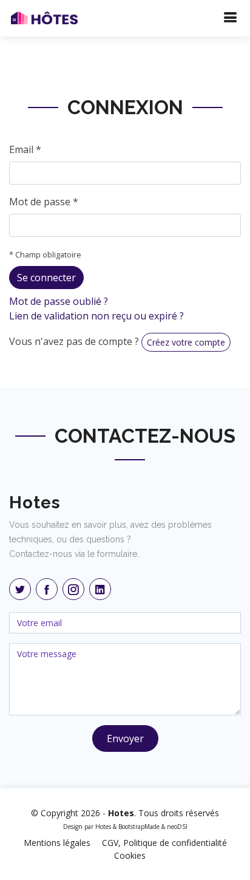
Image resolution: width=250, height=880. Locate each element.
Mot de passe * (43, 201)
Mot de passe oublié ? (58, 301)
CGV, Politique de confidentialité (164, 842)
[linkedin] (100, 589)
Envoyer (125, 738)
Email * (25, 149)
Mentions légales (57, 842)
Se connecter (46, 277)
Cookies (130, 855)
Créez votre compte (186, 342)
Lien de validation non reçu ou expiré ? (96, 315)
